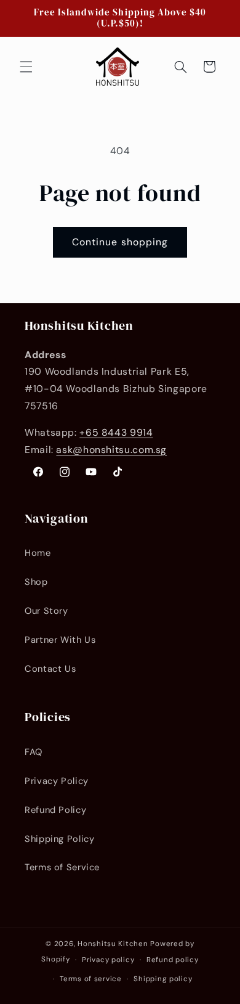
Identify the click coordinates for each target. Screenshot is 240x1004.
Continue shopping (120, 241)
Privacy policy (108, 960)
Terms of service (91, 979)
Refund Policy (55, 810)
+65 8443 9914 (116, 432)
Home (38, 553)
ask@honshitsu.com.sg (111, 449)
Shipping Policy (59, 839)
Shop (36, 582)
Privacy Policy (57, 781)
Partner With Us (60, 640)
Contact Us (50, 669)
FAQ (33, 752)
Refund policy (172, 960)
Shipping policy (163, 979)
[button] (26, 66)
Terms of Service (62, 867)
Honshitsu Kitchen (113, 944)
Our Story (46, 611)
